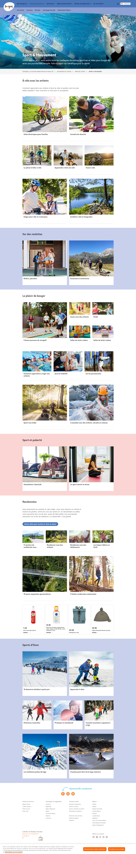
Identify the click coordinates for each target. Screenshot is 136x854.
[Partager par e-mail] (73, 794)
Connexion (127, 3)
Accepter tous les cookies (116, 849)
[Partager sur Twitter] (68, 794)
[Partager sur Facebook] (63, 794)
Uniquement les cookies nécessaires (94, 849)
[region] (68, 849)
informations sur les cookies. (13, 852)
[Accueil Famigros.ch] (9, 6)
